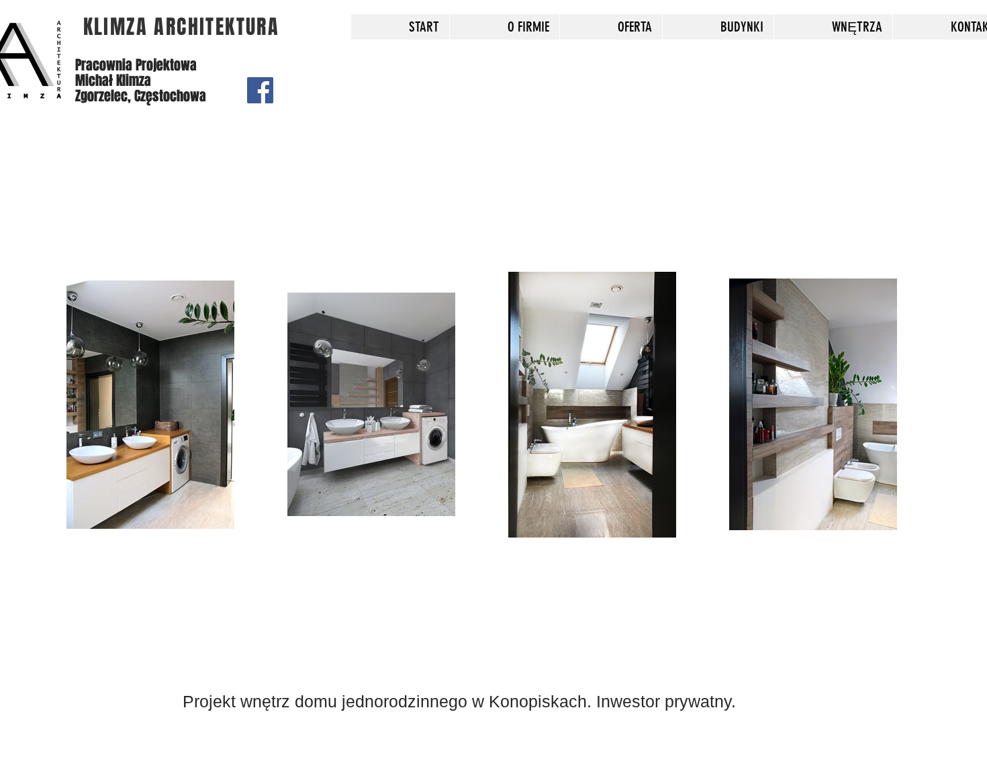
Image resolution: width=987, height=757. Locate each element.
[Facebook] (260, 90)
